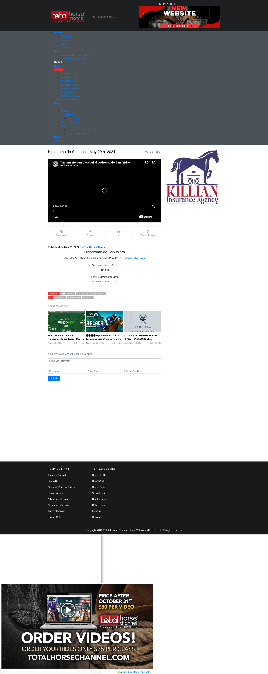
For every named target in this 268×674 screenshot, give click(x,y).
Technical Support (57, 475)
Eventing (96, 511)
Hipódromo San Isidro (134, 258)
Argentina (60, 298)
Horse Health (98, 475)
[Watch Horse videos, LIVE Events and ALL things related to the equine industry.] (67, 17)
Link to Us (53, 481)
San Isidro (87, 298)
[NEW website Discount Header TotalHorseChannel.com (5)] (179, 16)
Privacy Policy (55, 517)
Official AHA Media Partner (61, 487)
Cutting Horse (99, 505)
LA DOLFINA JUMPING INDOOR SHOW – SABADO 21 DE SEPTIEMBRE (140, 339)
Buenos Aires (74, 298)
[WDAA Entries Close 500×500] (193, 177)
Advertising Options (58, 499)
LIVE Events (82, 293)
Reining (96, 517)
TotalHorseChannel (94, 247)
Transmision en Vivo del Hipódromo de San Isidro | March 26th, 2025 (65, 339)
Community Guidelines (59, 505)
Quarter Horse (99, 499)
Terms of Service (56, 511)
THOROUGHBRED (97, 293)
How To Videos (99, 481)
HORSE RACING (67, 293)
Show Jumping (99, 493)
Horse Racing (99, 487)
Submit (54, 378)
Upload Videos (55, 493)
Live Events (155, 530)
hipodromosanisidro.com (104, 281)
